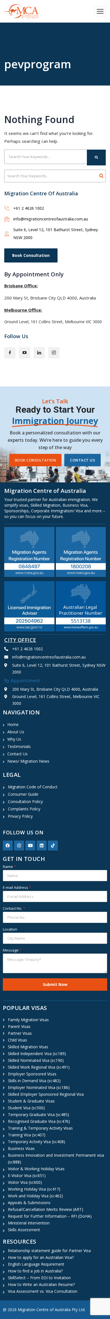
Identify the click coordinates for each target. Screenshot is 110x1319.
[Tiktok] (53, 845)
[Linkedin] (42, 845)
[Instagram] (19, 845)
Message (12, 950)
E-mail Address (17, 887)
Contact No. (14, 908)
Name (9, 866)
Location (10, 929)
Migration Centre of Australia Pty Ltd (51, 1309)
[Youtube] (30, 845)
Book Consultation (31, 255)
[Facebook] (8, 845)
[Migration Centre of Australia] (21, 11)
